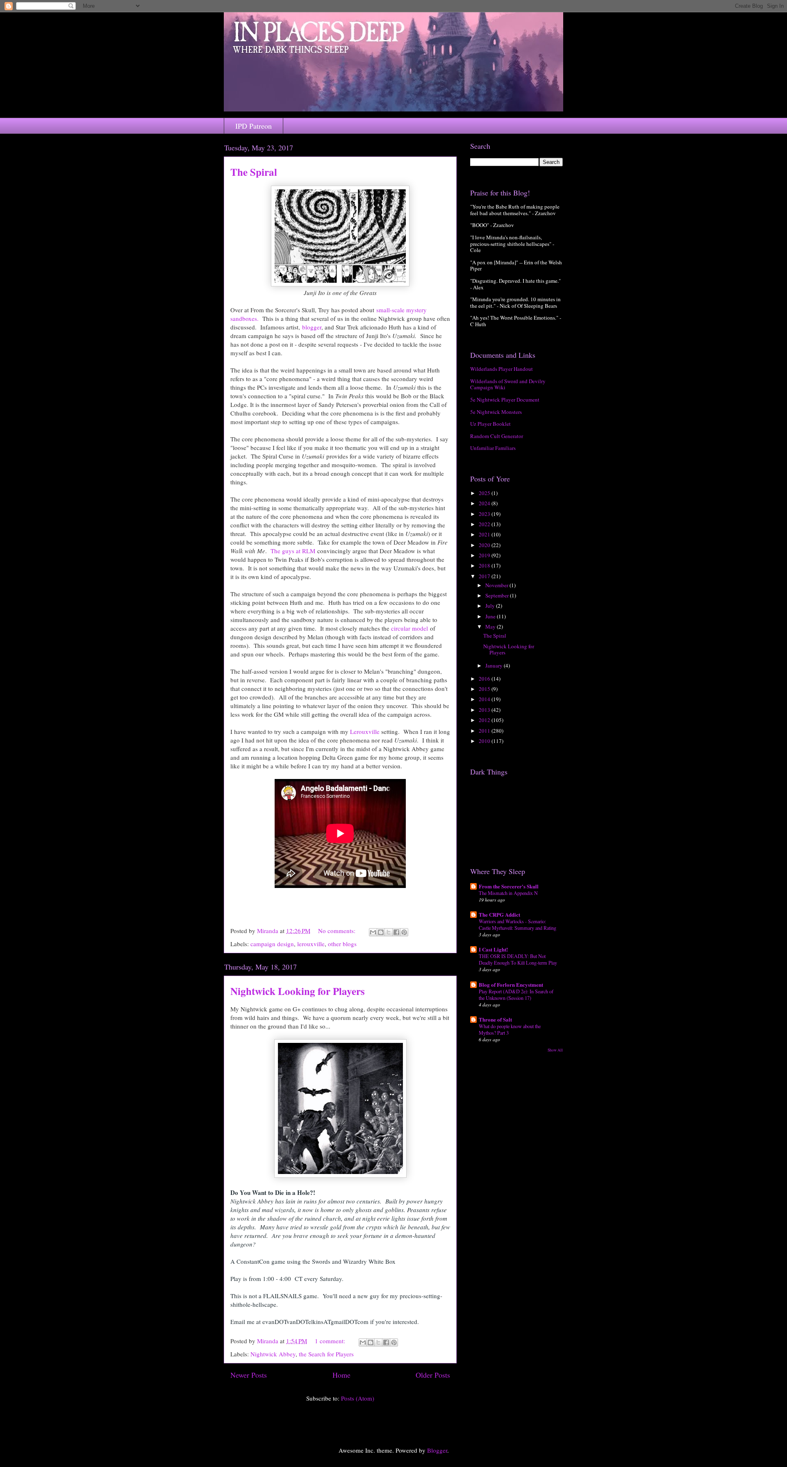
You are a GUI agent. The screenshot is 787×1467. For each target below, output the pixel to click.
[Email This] (373, 932)
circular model (409, 628)
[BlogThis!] (381, 932)
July (490, 605)
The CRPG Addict (499, 914)
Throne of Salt (495, 1019)
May (491, 626)
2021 (485, 534)
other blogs (342, 944)
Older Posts (433, 1375)
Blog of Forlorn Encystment (511, 984)
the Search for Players (326, 1354)
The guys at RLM (293, 551)
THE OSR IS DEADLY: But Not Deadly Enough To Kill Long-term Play (518, 959)
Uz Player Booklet (490, 423)
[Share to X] (388, 932)
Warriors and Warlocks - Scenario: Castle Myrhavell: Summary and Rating (517, 924)
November (497, 585)
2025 (485, 493)
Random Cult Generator (496, 436)
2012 (485, 720)
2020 (485, 545)
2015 (485, 689)
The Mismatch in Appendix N (508, 893)
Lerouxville (365, 731)
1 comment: (331, 1341)
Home (341, 1375)
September (497, 595)
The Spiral (253, 171)
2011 (485, 730)
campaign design (272, 944)
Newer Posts (248, 1375)
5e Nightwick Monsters (496, 412)
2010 (485, 741)
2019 (485, 555)
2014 (485, 699)
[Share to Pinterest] (404, 932)
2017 (485, 576)
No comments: (337, 931)
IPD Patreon (253, 126)
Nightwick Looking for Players (297, 991)
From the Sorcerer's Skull (509, 886)
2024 (485, 503)
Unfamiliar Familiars (493, 448)
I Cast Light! (493, 949)
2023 (485, 514)
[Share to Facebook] (396, 932)
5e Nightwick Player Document (504, 399)
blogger (311, 327)
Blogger (437, 1450)
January (494, 665)
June (491, 616)
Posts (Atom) (357, 1398)
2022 (485, 524)
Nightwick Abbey (273, 1354)
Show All (555, 1050)
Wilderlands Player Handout (501, 368)
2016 (485, 678)
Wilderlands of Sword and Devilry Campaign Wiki (508, 384)
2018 (485, 565)
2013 (485, 709)
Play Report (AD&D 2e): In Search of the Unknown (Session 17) (516, 994)
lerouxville (311, 944)
